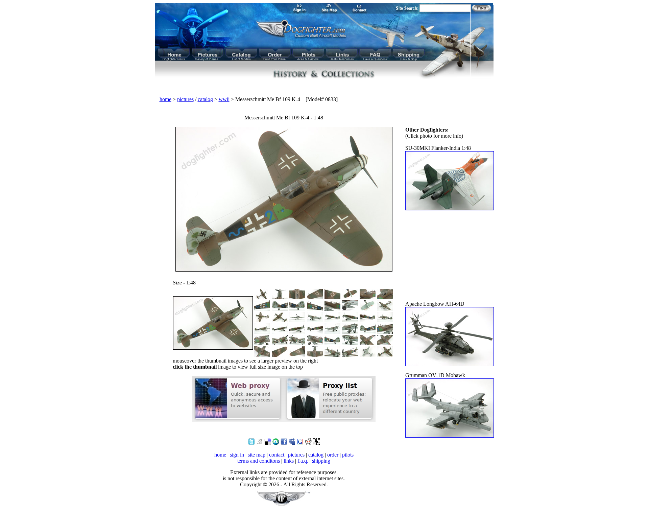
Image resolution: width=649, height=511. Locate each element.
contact (276, 455)
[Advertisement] (324, 87)
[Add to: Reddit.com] (308, 443)
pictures (185, 99)
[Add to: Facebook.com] (284, 443)
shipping (321, 461)
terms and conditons (258, 461)
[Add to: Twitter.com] (251, 443)
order (332, 455)
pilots (348, 455)
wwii (224, 99)
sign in (237, 455)
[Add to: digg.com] (259, 443)
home (165, 99)
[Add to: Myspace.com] (292, 443)
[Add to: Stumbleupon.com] (275, 443)
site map (256, 455)
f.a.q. (302, 461)
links (289, 461)
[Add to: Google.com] (300, 443)
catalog (205, 99)
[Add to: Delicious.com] (267, 443)
